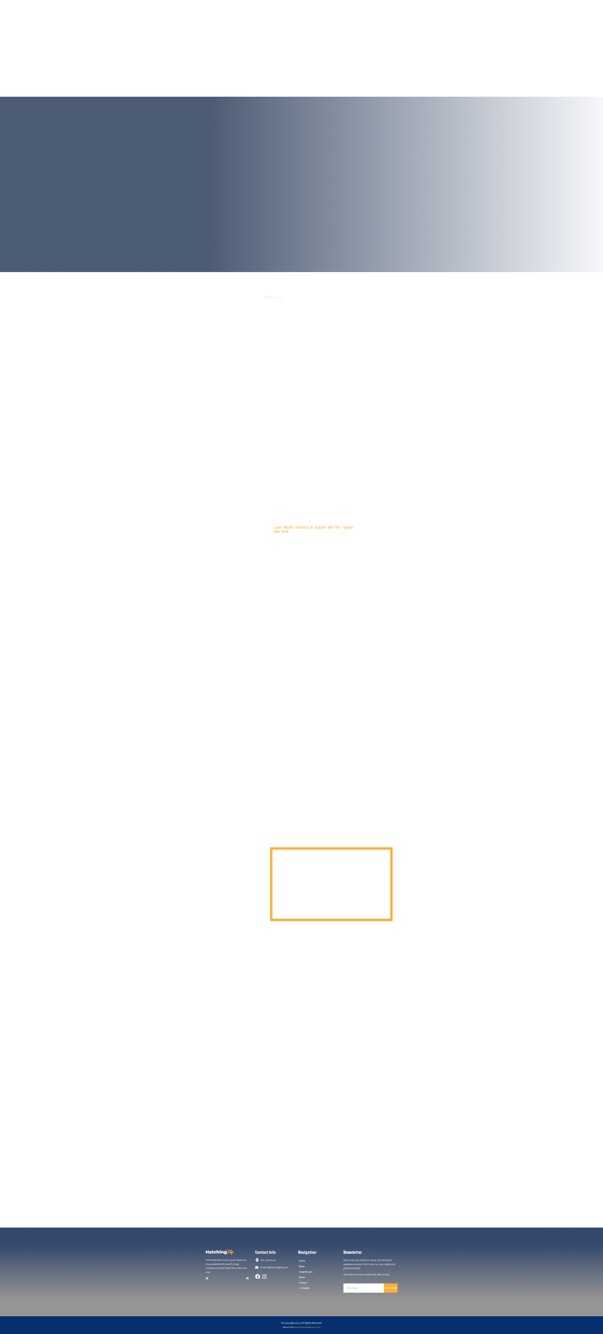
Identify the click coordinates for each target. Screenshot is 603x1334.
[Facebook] (257, 1276)
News (302, 1266)
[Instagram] (264, 1276)
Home (302, 1261)
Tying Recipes (306, 1272)
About (302, 1277)
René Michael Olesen (301, 1327)
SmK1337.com (315, 1327)
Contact (303, 1283)
